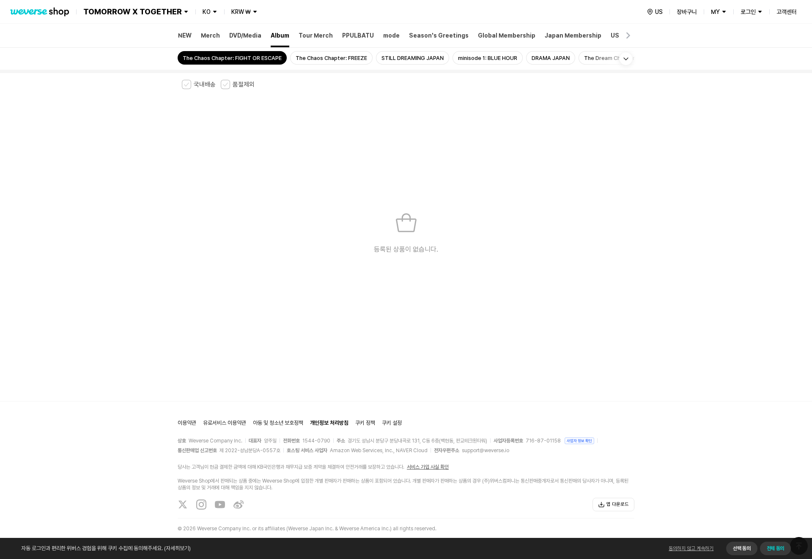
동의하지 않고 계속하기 (691, 548)
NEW (185, 35)
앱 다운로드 (617, 504)
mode (391, 35)
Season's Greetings (439, 35)
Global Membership (506, 35)
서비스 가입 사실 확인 (428, 467)
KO (207, 11)
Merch (210, 35)
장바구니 (687, 11)
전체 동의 (775, 548)
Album (280, 35)
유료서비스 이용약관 (224, 423)
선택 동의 (741, 548)
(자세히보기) (177, 548)
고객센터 (786, 11)
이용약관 (187, 423)
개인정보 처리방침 (329, 423)
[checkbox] (199, 84)
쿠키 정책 (365, 423)
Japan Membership (573, 35)
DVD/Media (245, 35)
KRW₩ (241, 11)
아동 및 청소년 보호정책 (278, 423)
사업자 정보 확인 (579, 440)
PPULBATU (358, 35)
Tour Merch (316, 35)
